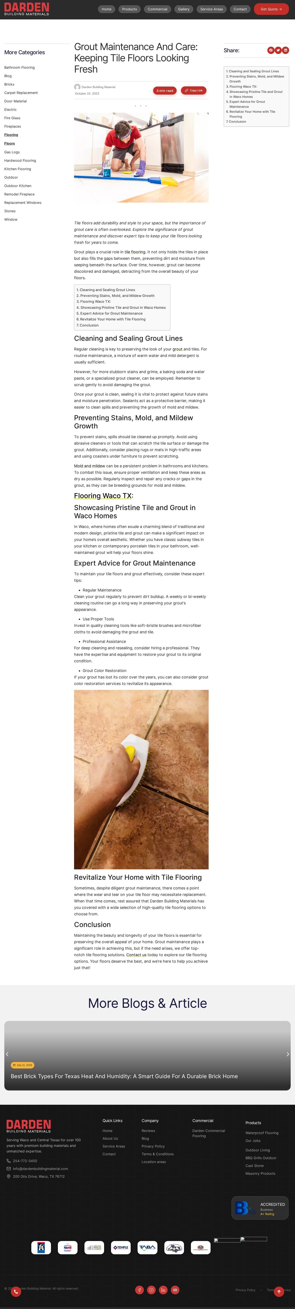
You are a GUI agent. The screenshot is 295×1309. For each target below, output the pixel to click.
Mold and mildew (89, 466)
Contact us (136, 954)
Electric (10, 109)
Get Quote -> (271, 9)
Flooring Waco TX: (95, 301)
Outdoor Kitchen (17, 186)
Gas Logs (12, 152)
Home (106, 9)
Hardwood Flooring (20, 160)
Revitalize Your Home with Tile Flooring (113, 319)
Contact (240, 9)
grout (178, 349)
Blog (8, 76)
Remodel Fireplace (19, 194)
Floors (9, 143)
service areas (211, 9)
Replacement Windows (22, 202)
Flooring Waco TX (103, 495)
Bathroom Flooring (19, 67)
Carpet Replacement (21, 92)
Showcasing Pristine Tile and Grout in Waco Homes (123, 307)
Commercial (157, 9)
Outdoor (11, 177)
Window (10, 219)
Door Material (15, 101)
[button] (271, 50)
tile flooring (135, 252)
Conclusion (89, 325)
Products (129, 9)
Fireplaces (12, 126)
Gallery (184, 9)
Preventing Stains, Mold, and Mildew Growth (117, 295)
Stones (10, 211)
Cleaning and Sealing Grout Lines (107, 290)
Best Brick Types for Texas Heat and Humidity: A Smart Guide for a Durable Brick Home (124, 1076)
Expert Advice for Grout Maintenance (111, 313)
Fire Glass (12, 118)
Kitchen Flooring (17, 169)
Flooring (11, 135)
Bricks (9, 84)
